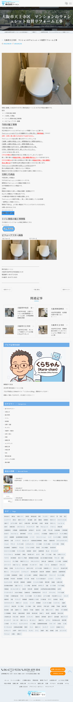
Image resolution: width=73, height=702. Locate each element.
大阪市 (14, 630)
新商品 (5, 568)
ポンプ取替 (15, 561)
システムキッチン (30, 544)
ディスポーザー (33, 564)
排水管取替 (13, 558)
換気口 (57, 610)
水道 (57, 630)
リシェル (6, 544)
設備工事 (7, 440)
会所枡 (59, 589)
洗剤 (43, 554)
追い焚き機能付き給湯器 (46, 558)
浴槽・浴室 (8, 424)
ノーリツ (32, 537)
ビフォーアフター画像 (12, 121)
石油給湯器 (57, 530)
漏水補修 (7, 462)
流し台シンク (25, 540)
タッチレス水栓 (21, 551)
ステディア (7, 606)
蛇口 (65, 516)
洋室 (12, 599)
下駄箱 (58, 606)
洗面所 (42, 630)
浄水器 (32, 578)
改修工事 (30, 589)
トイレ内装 (48, 554)
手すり (49, 599)
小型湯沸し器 (7, 616)
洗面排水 (37, 610)
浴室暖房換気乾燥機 (42, 623)
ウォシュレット (44, 526)
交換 (6, 437)
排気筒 (28, 613)
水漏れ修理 (27, 523)
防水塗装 (6, 610)
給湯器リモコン (60, 627)
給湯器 (7, 421)
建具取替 (44, 616)
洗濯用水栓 (27, 592)
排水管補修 (19, 578)
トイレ (7, 418)
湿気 (35, 520)
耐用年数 (65, 537)
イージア (32, 603)
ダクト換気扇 (64, 610)
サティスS (56, 558)
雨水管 (38, 547)
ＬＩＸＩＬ (37, 533)
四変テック (18, 603)
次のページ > (66, 289)
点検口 (20, 575)
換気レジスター (49, 610)
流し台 (47, 551)
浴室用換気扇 (62, 571)
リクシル (30, 533)
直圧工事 (14, 606)
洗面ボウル (41, 620)
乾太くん (6, 571)
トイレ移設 (27, 585)
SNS (6, 453)
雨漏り (26, 627)
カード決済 (53, 585)
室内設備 (6, 578)
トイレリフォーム (8, 554)
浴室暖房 (29, 582)
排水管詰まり (54, 564)
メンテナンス (8, 443)
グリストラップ (30, 526)
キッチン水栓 (20, 544)
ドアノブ (45, 592)
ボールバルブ (54, 551)
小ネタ (5, 537)
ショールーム (61, 523)
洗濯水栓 (26, 610)
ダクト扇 (27, 578)
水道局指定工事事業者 (36, 540)
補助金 (40, 520)
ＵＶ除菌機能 (7, 613)
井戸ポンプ (41, 585)
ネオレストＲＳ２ (35, 561)
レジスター (50, 578)
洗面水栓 (37, 616)
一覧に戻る (36, 289)
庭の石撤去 (25, 564)
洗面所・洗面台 (9, 431)
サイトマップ (49, 686)
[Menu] (70, 3)
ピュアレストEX (8, 582)
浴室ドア (6, 523)
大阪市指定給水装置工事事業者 (48, 589)
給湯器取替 (14, 575)
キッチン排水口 (37, 596)
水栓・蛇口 (8, 434)
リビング (66, 596)
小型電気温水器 (14, 596)
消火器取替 (7, 547)
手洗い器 (50, 530)
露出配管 (53, 613)
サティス (13, 544)
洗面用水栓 (50, 561)
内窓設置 (15, 530)
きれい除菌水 (45, 547)
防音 (61, 516)
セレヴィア (45, 627)
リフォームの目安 (30, 547)
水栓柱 (59, 623)
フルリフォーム (14, 533)
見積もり (19, 634)
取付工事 (16, 582)
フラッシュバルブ (15, 571)
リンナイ (52, 627)
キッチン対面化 (57, 537)
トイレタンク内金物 (38, 582)
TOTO (21, 596)
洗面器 (53, 582)
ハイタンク (17, 540)
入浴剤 (44, 530)
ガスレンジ (56, 568)
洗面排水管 (51, 540)
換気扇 (27, 516)
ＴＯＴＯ (6, 558)
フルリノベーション (41, 537)
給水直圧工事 (34, 571)
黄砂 (39, 516)
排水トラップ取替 (22, 558)
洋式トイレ (53, 523)
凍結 (54, 554)
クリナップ (17, 599)
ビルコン (26, 603)
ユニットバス (63, 630)
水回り (5, 526)
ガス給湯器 (44, 533)
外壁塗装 (6, 589)
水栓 (43, 610)
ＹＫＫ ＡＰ (52, 623)
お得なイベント (61, 554)
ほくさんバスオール (15, 589)
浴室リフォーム (18, 585)
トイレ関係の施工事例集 (13, 118)
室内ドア (50, 616)
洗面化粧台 (12, 526)
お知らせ (7, 412)
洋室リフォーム (24, 620)
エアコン (48, 620)
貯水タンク (53, 520)
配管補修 (48, 571)
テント (31, 627)
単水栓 (14, 613)
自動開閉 (12, 537)
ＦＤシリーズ (52, 575)
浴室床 (63, 603)
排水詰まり (7, 516)
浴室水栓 (54, 571)
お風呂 (41, 523)
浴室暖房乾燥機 (23, 530)
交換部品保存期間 (18, 627)
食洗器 (46, 523)
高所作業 (64, 620)
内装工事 (7, 450)
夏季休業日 (23, 533)
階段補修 (36, 589)
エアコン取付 (28, 575)
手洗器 (31, 610)
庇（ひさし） (33, 620)
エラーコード (7, 564)
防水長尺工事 (64, 568)
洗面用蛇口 (14, 547)
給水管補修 (17, 554)
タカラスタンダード (9, 603)
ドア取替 (6, 596)
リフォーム (53, 526)
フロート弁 (15, 620)
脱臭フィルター (22, 520)
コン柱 (64, 623)
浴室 (47, 585)
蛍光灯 (34, 551)
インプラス (58, 578)
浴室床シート (18, 610)
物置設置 (24, 599)
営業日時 (6, 540)
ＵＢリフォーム (21, 526)
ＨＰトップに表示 (10, 459)
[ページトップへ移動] (70, 671)
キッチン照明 (61, 575)
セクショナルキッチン (62, 540)
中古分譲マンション (57, 596)
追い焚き (38, 530)
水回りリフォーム (22, 630)
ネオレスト (62, 564)
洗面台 (24, 554)
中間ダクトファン (24, 561)
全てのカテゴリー (10, 408)
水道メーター (20, 516)
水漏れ (13, 634)
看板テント (38, 627)
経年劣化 (39, 606)
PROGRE (13, 578)
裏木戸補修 (34, 523)
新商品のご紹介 (43, 575)
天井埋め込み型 (56, 620)
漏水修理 (34, 585)
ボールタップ (7, 620)
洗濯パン (42, 613)
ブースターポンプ (8, 592)
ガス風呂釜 (43, 599)
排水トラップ (64, 616)
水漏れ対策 (59, 582)
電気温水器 (8, 456)
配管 (62, 558)
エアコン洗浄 (14, 523)
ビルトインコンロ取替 (9, 551)
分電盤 (52, 606)
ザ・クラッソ (14, 623)
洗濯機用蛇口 (7, 530)
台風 (12, 540)
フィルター (45, 516)
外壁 (34, 606)
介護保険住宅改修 (36, 592)
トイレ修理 (58, 561)
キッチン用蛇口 (63, 533)
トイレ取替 (39, 544)
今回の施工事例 (10, 113)
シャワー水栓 (55, 544)
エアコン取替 (46, 596)
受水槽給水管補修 (8, 585)
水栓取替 (65, 561)
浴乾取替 (29, 551)
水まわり (6, 533)
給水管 (47, 613)
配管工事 (7, 446)
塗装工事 (64, 606)
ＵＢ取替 (6, 623)
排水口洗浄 (60, 613)
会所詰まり (31, 530)
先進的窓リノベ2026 (33, 599)
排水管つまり (31, 554)
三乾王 (41, 564)
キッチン (7, 427)
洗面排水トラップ (53, 533)
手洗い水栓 (15, 616)
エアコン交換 (38, 568)
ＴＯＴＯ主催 (61, 592)
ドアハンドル (52, 592)
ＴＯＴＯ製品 (61, 585)
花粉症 (62, 544)
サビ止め (21, 547)
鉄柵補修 (38, 603)
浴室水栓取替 (21, 613)
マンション (7, 634)
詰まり (20, 523)
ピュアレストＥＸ (23, 623)
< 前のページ (6, 289)
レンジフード (7, 520)
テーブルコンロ (8, 627)
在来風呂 (55, 599)
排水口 (14, 520)
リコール (47, 564)
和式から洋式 (30, 568)
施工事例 (7, 415)
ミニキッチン (30, 616)
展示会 (13, 516)
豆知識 (11, 568)
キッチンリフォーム (20, 568)
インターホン (56, 603)
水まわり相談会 (18, 592)
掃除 (37, 526)
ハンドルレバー (25, 571)
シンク (49, 537)
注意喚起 (35, 575)
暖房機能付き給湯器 (33, 558)
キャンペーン (7, 561)
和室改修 (6, 599)
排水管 (24, 589)
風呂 (47, 630)
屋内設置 (56, 616)
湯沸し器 (44, 561)
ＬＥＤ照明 (7, 575)
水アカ (38, 554)
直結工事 (60, 526)
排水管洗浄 (53, 547)
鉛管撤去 (46, 520)
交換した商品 (9, 116)
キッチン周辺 (47, 544)
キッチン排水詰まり (41, 578)
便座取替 (22, 582)
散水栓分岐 (34, 613)
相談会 (45, 540)
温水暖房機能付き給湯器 (22, 537)
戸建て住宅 (46, 606)
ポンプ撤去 (20, 606)
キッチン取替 (28, 596)
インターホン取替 (47, 603)
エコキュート (7, 630)
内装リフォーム (16, 564)
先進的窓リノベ (47, 568)
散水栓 (61, 599)
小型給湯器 (64, 530)
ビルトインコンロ (62, 520)
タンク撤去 (28, 606)
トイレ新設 (32, 623)
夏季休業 (47, 582)
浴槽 (12, 610)
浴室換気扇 (41, 551)
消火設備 (30, 520)
